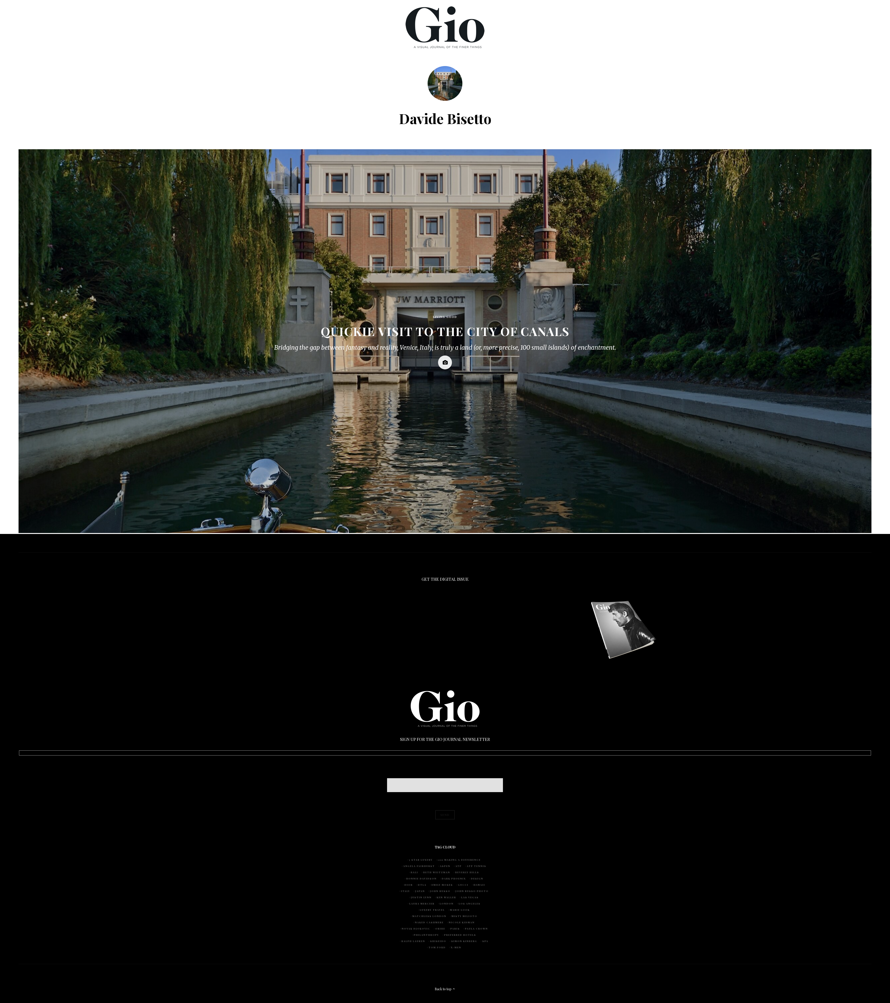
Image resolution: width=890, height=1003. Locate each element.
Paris (455, 928)
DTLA (422, 884)
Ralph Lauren (413, 941)
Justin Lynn (421, 897)
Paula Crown (476, 928)
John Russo (440, 891)
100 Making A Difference (459, 859)
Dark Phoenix (454, 878)
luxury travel (432, 909)
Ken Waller (446, 897)
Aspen (445, 866)
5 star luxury (421, 859)
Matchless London (429, 916)
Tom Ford (437, 947)
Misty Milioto (464, 916)
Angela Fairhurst (419, 866)
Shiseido (438, 941)
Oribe (440, 928)
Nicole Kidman (462, 922)
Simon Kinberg (464, 941)
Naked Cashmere (429, 922)
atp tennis (476, 866)
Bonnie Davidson (421, 878)
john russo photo (472, 891)
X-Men (456, 947)
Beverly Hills (467, 872)
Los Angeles (469, 903)
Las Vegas (470, 897)
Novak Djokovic (416, 928)
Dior (408, 884)
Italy (405, 891)
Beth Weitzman (436, 872)
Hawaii (479, 884)
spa (485, 941)
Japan (420, 891)
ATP (458, 866)
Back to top (443, 989)
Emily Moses (442, 884)
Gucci (463, 884)
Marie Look (460, 909)
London (447, 903)
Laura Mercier (422, 903)
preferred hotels (460, 934)
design (477, 878)
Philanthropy (426, 934)
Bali (414, 872)
